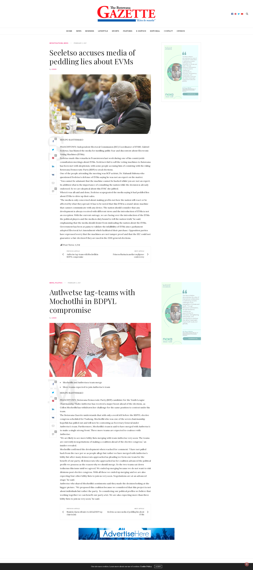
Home (69, 31)
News (78, 31)
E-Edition (141, 31)
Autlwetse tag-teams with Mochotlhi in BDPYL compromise (92, 301)
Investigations (56, 43)
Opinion (181, 31)
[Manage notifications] (247, 564)
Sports (115, 31)
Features (127, 31)
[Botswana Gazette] (126, 14)
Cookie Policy (146, 566)
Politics (58, 283)
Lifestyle (103, 31)
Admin (53, 69)
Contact (168, 31)
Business (89, 31)
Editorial (155, 31)
